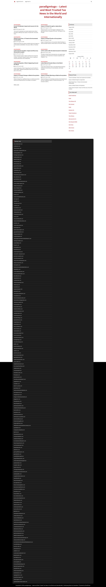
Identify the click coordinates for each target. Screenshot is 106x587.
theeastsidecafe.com (18, 447)
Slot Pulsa (71, 124)
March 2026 (71, 38)
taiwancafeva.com (17, 168)
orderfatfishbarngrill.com (19, 456)
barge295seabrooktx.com (19, 458)
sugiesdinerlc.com (17, 381)
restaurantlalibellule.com (18, 517)
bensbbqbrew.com (17, 572)
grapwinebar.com (17, 324)
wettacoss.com (17, 284)
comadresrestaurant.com (19, 526)
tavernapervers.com (18, 392)
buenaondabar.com (18, 304)
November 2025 (72, 47)
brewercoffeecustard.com (19, 183)
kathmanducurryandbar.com (19, 416)
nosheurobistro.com (18, 157)
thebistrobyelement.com (18, 282)
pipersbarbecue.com (18, 319)
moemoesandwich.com (18, 506)
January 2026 (71, 42)
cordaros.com (16, 205)
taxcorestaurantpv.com (18, 495)
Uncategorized (17, 24)
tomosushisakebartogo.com (19, 564)
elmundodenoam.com (18, 143)
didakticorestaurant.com (19, 535)
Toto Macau (71, 116)
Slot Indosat (71, 104)
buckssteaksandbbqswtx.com (20, 440)
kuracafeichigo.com (18, 544)
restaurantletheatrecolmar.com (20, 220)
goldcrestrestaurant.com (19, 533)
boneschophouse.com (18, 251)
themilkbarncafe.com (18, 372)
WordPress (87, 585)
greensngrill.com (17, 227)
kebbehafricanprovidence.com (20, 174)
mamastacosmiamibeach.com (20, 379)
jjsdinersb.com (17, 511)
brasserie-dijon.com (18, 465)
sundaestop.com (17, 170)
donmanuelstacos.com (18, 418)
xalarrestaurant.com (18, 520)
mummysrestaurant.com (18, 445)
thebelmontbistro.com (18, 308)
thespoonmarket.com (18, 234)
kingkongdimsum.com (18, 423)
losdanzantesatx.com (18, 289)
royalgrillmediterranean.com (19, 476)
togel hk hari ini (20, 1)
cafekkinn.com (17, 550)
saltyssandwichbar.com (18, 348)
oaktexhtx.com (17, 449)
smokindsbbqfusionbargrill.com (20, 460)
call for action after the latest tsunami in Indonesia (54, 50)
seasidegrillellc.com (18, 473)
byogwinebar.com (17, 322)
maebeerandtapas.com (18, 438)
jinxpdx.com (16, 194)
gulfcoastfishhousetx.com (19, 451)
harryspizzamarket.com (18, 559)
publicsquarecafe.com (18, 414)
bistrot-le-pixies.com (18, 385)
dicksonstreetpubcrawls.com (19, 297)
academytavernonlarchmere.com (20, 471)
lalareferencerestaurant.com (19, 524)
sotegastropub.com (18, 394)
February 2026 (72, 40)
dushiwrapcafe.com (18, 315)
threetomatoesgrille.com (18, 421)
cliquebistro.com (17, 269)
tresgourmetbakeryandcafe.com (20, 396)
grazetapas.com (17, 388)
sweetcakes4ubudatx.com (19, 359)
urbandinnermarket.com (18, 337)
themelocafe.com (17, 548)
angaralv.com (16, 201)
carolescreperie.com (18, 236)
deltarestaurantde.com (18, 528)
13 (79, 63)
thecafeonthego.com (18, 317)
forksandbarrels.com (18, 306)
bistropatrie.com (17, 264)
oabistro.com (16, 350)
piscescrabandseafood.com (19, 498)
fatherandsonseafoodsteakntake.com (21, 267)
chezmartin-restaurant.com (19, 253)
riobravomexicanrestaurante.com (20, 181)
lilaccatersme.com (17, 176)
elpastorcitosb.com (17, 159)
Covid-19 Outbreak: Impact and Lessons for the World (79, 77)
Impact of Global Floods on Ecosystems (51, 38)
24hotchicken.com (17, 148)
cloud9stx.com (17, 383)
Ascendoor (75, 585)
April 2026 (71, 36)
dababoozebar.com (18, 504)
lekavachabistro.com (18, 326)
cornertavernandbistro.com (19, 489)
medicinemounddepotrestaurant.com (21, 522)
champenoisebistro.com (18, 436)
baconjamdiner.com (18, 482)
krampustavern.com (18, 502)
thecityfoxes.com (17, 249)
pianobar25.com (17, 291)
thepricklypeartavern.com (19, 443)
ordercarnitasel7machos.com (19, 196)
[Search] (91, 2)
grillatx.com (16, 344)
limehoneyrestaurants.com (19, 531)
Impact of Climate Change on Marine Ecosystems (26, 75)
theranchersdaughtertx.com (19, 484)
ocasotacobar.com (17, 280)
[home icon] (15, 2)
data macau (71, 127)
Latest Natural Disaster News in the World (51, 63)
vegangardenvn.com (18, 575)
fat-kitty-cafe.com (17, 546)
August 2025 (71, 53)
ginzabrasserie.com (18, 377)
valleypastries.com (17, 212)
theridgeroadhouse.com (18, 154)
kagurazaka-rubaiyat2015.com (20, 150)
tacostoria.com (17, 286)
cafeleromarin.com (17, 368)
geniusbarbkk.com (17, 454)
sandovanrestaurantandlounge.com (21, 537)
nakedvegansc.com (18, 579)
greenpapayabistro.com (18, 405)
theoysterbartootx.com (18, 434)
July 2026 (71, 29)
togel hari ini (27, 1)
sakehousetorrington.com (19, 229)
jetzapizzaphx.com (17, 555)
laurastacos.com (17, 412)
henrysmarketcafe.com (18, 218)
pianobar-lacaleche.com (18, 256)
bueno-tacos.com (17, 467)
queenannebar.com (17, 462)
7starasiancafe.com (18, 203)
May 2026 (71, 33)
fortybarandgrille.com (18, 190)
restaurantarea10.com (18, 209)
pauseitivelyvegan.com (18, 577)
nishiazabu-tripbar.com (18, 302)
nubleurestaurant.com (18, 515)
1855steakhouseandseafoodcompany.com (22, 425)
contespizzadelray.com (18, 192)
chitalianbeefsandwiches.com (20, 407)
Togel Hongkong (72, 113)
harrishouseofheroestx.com (19, 273)
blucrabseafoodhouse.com (19, 366)
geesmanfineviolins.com (18, 165)
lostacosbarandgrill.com (18, 333)
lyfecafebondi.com (17, 275)
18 (72, 65)
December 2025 (72, 44)
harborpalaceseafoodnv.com (19, 293)
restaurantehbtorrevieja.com (19, 539)
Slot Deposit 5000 (73, 121)
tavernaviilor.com (17, 410)
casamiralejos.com (17, 242)
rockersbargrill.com (17, 370)
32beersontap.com (17, 172)
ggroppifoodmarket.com (19, 231)
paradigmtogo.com (17, 339)
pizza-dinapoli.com (17, 187)
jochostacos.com (17, 491)
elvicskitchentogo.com (18, 341)
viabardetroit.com (17, 278)
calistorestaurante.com (18, 225)
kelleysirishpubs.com (18, 500)
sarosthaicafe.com (17, 478)
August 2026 (71, 27)
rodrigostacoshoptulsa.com (19, 429)
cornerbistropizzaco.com (19, 311)
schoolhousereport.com (18, 258)
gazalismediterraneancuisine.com (20, 581)
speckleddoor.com (17, 179)
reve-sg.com (16, 198)
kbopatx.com (16, 245)
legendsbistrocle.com (18, 357)
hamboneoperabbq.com (18, 570)
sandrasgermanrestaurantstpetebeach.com (22, 238)
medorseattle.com (17, 330)
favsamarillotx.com (17, 493)
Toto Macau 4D (72, 101)
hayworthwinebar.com (18, 480)
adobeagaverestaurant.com (19, 513)
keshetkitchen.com (17, 568)
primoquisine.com (17, 247)
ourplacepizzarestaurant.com (20, 553)
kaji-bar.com (16, 432)
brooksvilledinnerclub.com (19, 271)
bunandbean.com (17, 207)
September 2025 (72, 51)
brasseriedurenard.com (18, 214)
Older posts (16, 84)
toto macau (71, 130)
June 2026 (71, 31)
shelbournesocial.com (18, 185)
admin (16, 29)
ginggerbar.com (17, 399)
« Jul (70, 71)
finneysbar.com (17, 374)
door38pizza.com (17, 557)
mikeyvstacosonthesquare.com (20, 260)
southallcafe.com (17, 427)
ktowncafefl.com (17, 361)
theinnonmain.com (17, 163)
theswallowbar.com (17, 401)
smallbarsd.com (17, 146)
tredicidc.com (16, 223)
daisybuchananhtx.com (18, 262)
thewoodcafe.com (17, 161)
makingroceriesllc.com (18, 240)
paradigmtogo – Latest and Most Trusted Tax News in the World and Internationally (53, 11)
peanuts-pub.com (17, 352)
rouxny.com (16, 216)
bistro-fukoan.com (17, 328)
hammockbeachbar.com (18, 355)
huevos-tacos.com (17, 335)
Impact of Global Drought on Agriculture (51, 26)
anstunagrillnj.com (17, 561)
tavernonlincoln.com (18, 509)
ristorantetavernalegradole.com (20, 300)
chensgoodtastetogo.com (19, 469)
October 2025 (71, 49)
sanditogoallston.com (18, 152)
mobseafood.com (17, 295)
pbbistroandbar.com (18, 346)
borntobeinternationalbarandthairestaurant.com (23, 542)
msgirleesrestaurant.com (19, 363)
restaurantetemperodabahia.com (20, 390)
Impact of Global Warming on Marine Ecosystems (54, 75)
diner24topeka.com (18, 403)
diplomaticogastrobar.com (19, 566)
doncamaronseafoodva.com (19, 487)
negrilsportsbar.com (18, 313)
